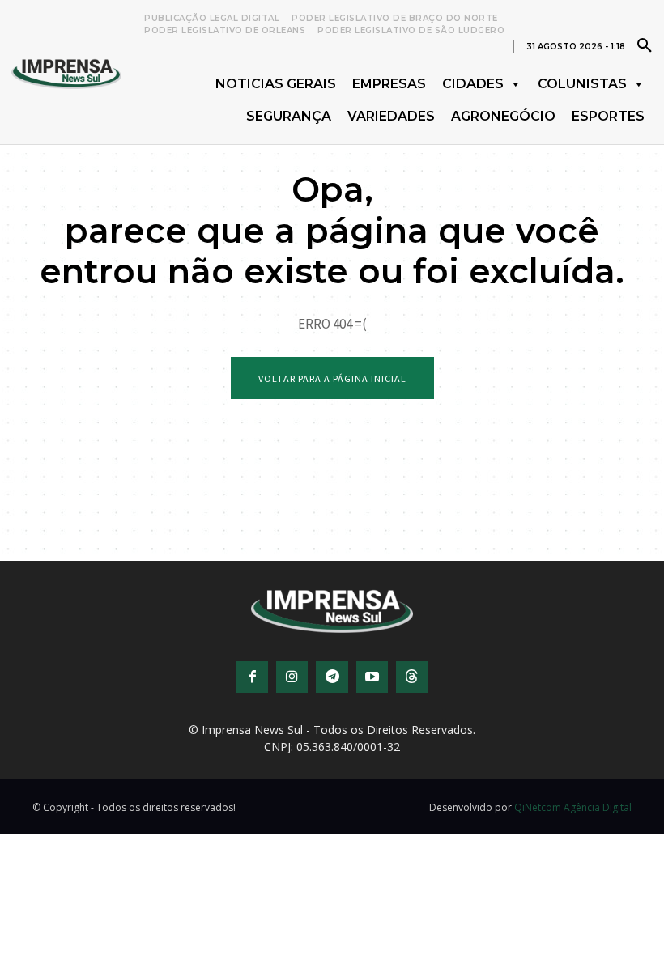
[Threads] (412, 677)
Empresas (389, 83)
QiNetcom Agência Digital (573, 807)
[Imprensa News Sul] (66, 72)
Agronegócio (503, 116)
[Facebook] (252, 677)
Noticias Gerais (275, 83)
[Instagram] (292, 677)
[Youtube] (372, 677)
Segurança (288, 116)
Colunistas (582, 83)
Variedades (391, 116)
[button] (644, 44)
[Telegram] (331, 677)
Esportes (608, 116)
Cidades (473, 83)
